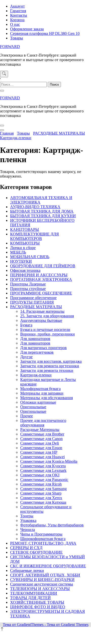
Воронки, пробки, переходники (47, 334)
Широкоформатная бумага (42, 539)
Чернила (27, 529)
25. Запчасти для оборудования (47, 316)
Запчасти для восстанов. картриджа (51, 361)
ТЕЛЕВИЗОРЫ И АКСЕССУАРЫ (40, 589)
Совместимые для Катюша (43, 502)
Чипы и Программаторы (41, 534)
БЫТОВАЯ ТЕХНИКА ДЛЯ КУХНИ (43, 216)
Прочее (26, 416)
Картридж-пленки (36, 375)
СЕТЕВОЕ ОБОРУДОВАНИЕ (36, 552)
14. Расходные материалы (42, 311)
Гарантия (18, 11)
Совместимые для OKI (39, 475)
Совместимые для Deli (39, 443)
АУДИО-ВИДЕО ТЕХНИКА (35, 207)
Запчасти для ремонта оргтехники (49, 366)
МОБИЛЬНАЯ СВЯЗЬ (29, 257)
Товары (16, 38)
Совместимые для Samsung (43, 489)
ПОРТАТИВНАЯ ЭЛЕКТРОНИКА (41, 279)
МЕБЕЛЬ (18, 252)
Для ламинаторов (35, 338)
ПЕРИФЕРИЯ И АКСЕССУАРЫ (38, 275)
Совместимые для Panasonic (44, 479)
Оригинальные (33, 407)
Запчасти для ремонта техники (46, 370)
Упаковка (28, 520)
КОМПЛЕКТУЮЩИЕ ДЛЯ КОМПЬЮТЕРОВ (34, 236)
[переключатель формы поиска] (4, 74)
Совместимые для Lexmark (43, 470)
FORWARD (10, 46)
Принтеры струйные (28, 288)
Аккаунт (17, 6)
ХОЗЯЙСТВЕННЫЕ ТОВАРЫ (37, 602)
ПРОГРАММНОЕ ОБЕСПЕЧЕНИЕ (41, 293)
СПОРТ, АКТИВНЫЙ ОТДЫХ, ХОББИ (45, 575)
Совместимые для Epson (41, 448)
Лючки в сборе (23, 248)
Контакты (18, 15)
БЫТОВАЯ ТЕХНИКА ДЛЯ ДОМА (42, 211)
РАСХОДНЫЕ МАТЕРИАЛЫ (36, 307)
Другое (26, 357)
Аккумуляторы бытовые (41, 320)
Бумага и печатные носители (45, 329)
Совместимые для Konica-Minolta (48, 461)
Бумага (26, 325)
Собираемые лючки (27, 570)
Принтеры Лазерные (28, 284)
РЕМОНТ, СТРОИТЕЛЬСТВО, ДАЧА (43, 543)
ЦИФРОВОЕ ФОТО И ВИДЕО (37, 607)
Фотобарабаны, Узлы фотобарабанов (52, 525)
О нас (15, 24)
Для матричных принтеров (43, 348)
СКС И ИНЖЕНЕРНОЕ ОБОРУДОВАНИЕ (48, 566)
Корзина (17, 20)
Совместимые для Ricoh (41, 484)
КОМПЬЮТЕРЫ (25, 243)
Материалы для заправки (41, 393)
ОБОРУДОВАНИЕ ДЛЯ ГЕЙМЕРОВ (42, 266)
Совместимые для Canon (41, 438)
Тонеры (26, 516)
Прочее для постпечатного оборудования (43, 422)
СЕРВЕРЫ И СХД (26, 548)
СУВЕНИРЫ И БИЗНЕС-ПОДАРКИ (42, 579)
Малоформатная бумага (40, 388)
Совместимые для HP (38, 452)
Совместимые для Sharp (40, 493)
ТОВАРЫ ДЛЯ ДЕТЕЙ (30, 598)
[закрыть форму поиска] (2, 90)
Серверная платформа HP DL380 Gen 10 (45, 33)
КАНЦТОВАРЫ (24, 229)
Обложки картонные (38, 402)
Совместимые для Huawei (42, 457)
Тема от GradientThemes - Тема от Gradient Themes (45, 624)
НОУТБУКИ (21, 261)
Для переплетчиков (37, 352)
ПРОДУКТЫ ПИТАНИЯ (32, 302)
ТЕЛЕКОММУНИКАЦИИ (33, 593)
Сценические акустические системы (41, 584)
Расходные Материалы (39, 429)
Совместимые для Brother (42, 434)
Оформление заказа (27, 29)
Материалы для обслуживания (46, 398)
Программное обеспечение (33, 298)
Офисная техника (25, 270)
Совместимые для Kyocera (43, 466)
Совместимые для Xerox (41, 498)
